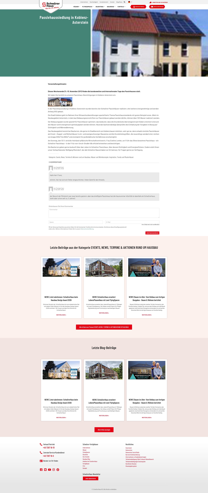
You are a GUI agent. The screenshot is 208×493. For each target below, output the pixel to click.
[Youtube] (49, 469)
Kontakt (112, 2)
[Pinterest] (57, 469)
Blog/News (119, 2)
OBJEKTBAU (100, 7)
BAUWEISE (110, 7)
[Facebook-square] (41, 469)
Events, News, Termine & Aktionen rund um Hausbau (73, 157)
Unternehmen (84, 2)
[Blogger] (45, 469)
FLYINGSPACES (87, 7)
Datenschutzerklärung (87, 229)
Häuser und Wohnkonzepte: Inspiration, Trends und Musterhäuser (112, 157)
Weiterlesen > (61, 315)
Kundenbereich (104, 2)
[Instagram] (53, 469)
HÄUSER (76, 7)
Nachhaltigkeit (94, 2)
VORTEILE (120, 7)
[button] (124, 2)
